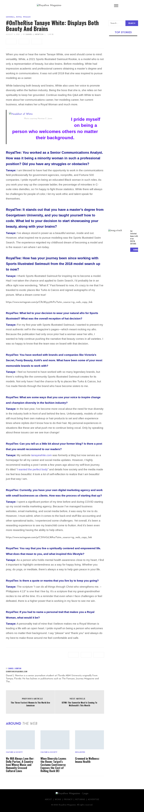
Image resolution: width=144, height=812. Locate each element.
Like (50, 34)
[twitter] (24, 41)
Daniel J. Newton (34, 34)
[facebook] (11, 41)
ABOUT (48, 800)
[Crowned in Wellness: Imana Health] (89, 739)
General (10, 17)
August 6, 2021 (13, 34)
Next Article (77, 699)
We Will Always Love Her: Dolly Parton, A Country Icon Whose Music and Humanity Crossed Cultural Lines (20, 764)
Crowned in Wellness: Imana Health (87, 760)
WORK (58, 800)
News (110, 103)
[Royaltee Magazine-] (49, 5)
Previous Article (32, 699)
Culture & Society (14, 752)
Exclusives (80, 752)
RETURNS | (81, 800)
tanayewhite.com (41, 455)
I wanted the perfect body (32, 469)
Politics (118, 103)
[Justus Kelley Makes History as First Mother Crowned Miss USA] (123, 50)
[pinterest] (37, 41)
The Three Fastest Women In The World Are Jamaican (30, 704)
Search (131, 23)
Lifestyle (130, 195)
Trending (112, 63)
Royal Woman (23, 17)
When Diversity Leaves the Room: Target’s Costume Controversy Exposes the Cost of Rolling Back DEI (53, 764)
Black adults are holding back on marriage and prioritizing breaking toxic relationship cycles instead (122, 206)
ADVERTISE (93, 800)
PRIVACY (68, 800)
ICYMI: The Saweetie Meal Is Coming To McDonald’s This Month (79, 704)
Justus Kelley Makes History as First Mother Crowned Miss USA (121, 70)
